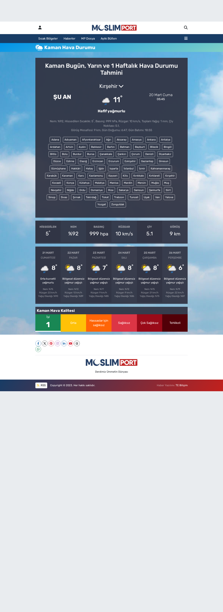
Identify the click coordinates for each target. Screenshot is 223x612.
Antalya (165, 139)
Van (157, 197)
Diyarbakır (165, 154)
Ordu (82, 190)
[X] (45, 343)
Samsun (139, 190)
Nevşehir (56, 190)
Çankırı (122, 154)
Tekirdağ (91, 197)
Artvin (69, 147)
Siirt (168, 190)
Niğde (70, 190)
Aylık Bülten (109, 38)
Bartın (111, 147)
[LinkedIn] (64, 343)
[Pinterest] (51, 343)
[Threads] (77, 343)
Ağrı (108, 139)
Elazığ (83, 161)
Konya (70, 182)
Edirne (70, 161)
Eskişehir (130, 161)
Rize (110, 190)
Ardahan (55, 147)
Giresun (163, 161)
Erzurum (114, 161)
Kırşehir (170, 175)
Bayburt (140, 147)
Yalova (169, 197)
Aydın (82, 147)
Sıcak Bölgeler (48, 38)
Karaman (67, 175)
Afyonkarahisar (91, 139)
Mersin (142, 182)
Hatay (89, 168)
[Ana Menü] (186, 38)
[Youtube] (70, 343)
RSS (43, 385)
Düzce (57, 161)
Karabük (52, 175)
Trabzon (119, 197)
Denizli (149, 154)
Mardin (128, 182)
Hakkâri (75, 168)
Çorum (136, 154)
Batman (124, 147)
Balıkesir (96, 147)
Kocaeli (56, 182)
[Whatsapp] (38, 349)
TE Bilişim (182, 385)
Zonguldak (117, 204)
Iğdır (101, 168)
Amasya (136, 139)
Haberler (69, 38)
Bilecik (154, 147)
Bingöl (168, 147)
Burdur (77, 154)
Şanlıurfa (154, 190)
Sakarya (123, 190)
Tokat (105, 197)
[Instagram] (57, 343)
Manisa (114, 182)
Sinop (51, 197)
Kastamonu (96, 175)
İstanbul (129, 168)
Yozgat (101, 204)
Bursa (90, 154)
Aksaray (121, 139)
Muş (166, 182)
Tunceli (134, 197)
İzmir (142, 168)
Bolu (65, 154)
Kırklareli (154, 175)
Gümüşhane (58, 168)
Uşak (147, 197)
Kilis (125, 175)
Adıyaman (70, 139)
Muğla (155, 182)
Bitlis (53, 154)
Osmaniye (97, 190)
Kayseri (113, 175)
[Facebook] (38, 343)
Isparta (114, 168)
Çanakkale (106, 154)
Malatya (99, 182)
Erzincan (98, 161)
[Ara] (186, 28)
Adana (55, 139)
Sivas (64, 197)
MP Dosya (88, 38)
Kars (81, 175)
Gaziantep (147, 161)
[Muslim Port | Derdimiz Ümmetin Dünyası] (114, 28)
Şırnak (76, 197)
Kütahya (84, 182)
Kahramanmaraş (160, 168)
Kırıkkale (138, 175)
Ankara (151, 139)
